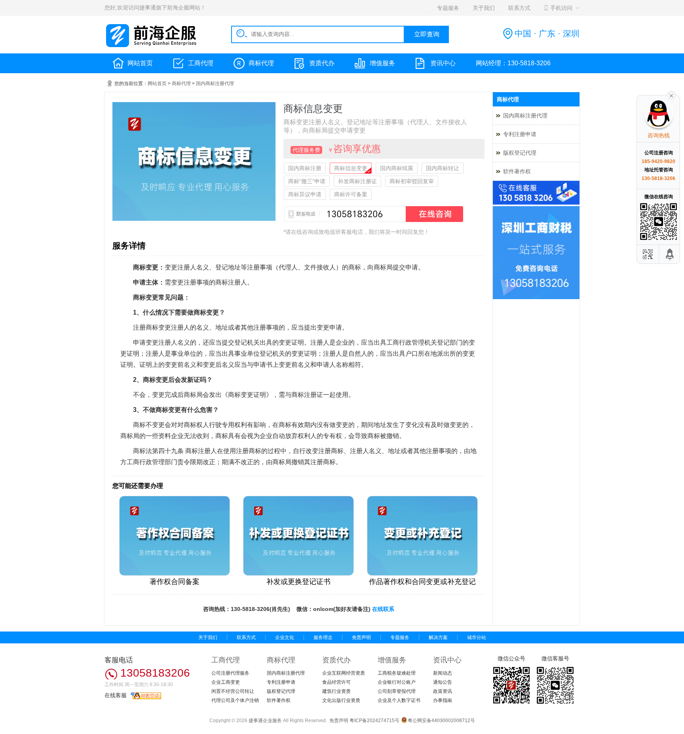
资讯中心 (443, 63)
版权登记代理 (519, 153)
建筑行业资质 (336, 691)
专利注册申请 (519, 134)
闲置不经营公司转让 (232, 691)
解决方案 (438, 637)
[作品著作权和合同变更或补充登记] (422, 574)
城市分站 (476, 637)
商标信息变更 (350, 168)
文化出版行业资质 (341, 700)
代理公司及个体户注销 (235, 700)
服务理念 (323, 637)
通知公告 (442, 682)
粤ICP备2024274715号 (374, 720)
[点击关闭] (671, 95)
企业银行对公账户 (397, 682)
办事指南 (442, 700)
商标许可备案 (350, 194)
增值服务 (382, 63)
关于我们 (207, 637)
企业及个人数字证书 (399, 700)
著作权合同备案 (175, 582)
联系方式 (246, 637)
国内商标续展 (396, 168)
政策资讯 (442, 691)
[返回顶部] (670, 254)
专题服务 (399, 637)
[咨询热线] (536, 203)
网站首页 (140, 63)
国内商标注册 (304, 168)
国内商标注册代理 (215, 83)
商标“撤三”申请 (306, 181)
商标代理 (261, 63)
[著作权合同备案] (174, 574)
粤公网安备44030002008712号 (441, 720)
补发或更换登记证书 (298, 582)
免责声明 (361, 637)
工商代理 (200, 63)
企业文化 (284, 637)
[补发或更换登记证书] (298, 574)
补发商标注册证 (357, 181)
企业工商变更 (225, 682)
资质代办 (321, 63)
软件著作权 (517, 171)
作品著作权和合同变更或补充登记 (422, 582)
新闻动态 (442, 673)
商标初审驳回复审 (412, 181)
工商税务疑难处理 (397, 673)
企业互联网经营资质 (343, 673)
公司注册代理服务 (230, 673)
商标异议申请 (304, 194)
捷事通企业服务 (265, 720)
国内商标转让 (442, 168)
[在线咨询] (374, 224)
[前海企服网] (152, 46)
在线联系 (383, 609)
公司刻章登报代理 (397, 691)
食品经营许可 (336, 682)
